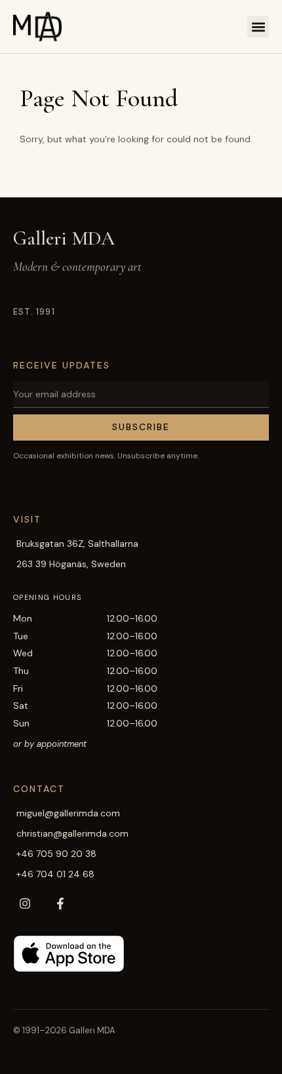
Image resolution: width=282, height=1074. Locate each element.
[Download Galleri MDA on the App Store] (69, 953)
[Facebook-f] (60, 903)
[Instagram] (25, 903)
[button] (258, 26)
